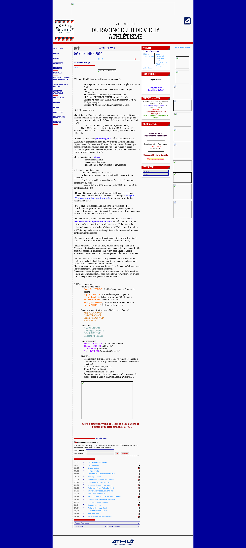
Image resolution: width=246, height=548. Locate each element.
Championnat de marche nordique (101, 499)
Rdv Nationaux (93, 465)
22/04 (76, 511)
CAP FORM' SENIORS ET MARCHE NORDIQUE (61, 79)
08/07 (76, 468)
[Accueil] (64, 40)
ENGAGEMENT (58, 98)
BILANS (56, 107)
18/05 (76, 496)
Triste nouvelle (93, 471)
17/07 (76, 465)
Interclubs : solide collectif (98, 502)
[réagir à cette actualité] (139, 462)
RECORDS (56, 103)
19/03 (76, 516)
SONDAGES (57, 122)
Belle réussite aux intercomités (100, 516)
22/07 (76, 462)
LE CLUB (56, 58)
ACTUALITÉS (58, 49)
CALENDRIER (58, 63)
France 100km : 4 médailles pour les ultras (104, 496)
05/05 (76, 502)
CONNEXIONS (58, 112)
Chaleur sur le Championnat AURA (101, 474)
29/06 (76, 477)
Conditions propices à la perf (99, 482)
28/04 (76, 505)
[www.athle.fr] (187, 24)
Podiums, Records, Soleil (97, 508)
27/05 (76, 491)
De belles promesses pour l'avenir (101, 479)
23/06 (76, 479)
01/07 (76, 474)
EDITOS (56, 54)
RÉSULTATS (57, 68)
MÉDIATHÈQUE (59, 117)
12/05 (76, 499)
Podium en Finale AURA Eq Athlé (101, 488)
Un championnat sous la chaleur (100, 491)
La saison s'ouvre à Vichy (97, 511)
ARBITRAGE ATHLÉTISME (58, 92)
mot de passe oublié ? (132, 456)
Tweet (100, 59)
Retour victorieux (94, 505)
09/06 (76, 485)
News (76, 68)
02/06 (76, 488)
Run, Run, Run (93, 514)
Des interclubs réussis (96, 494)
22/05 (76, 494)
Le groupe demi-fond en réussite (100, 485)
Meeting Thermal (94, 477)
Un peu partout (93, 468)
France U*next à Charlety (97, 462)
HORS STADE (57, 73)
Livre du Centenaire (151, 52)
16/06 (76, 482)
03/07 (76, 471)
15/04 (76, 514)
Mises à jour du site (182, 47)
